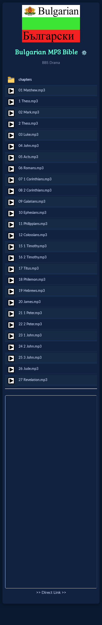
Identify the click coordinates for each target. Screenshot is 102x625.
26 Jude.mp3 (28, 369)
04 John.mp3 (29, 146)
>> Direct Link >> (51, 593)
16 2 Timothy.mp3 (33, 257)
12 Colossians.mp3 (33, 235)
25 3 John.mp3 (30, 357)
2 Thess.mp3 (28, 123)
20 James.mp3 (30, 302)
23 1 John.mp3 (30, 335)
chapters (25, 80)
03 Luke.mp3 (28, 134)
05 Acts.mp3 (28, 157)
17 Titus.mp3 (29, 268)
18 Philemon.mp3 (32, 279)
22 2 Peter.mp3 (30, 324)
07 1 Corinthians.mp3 (35, 179)
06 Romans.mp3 (31, 168)
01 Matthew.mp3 (32, 90)
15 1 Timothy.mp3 (33, 246)
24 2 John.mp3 (30, 346)
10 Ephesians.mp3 (32, 213)
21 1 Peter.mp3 (30, 313)
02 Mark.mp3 (29, 112)
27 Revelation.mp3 (33, 380)
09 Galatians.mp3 (32, 201)
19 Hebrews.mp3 (32, 291)
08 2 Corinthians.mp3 (35, 190)
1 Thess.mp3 (28, 101)
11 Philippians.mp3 (33, 224)
